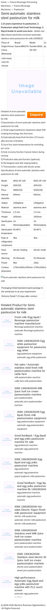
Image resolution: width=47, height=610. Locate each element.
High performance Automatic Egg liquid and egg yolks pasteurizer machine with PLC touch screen (28, 584)
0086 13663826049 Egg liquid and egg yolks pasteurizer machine (28, 462)
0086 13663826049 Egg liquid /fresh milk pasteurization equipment (31, 415)
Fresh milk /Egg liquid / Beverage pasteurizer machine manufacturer (27, 320)
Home (4, 2)
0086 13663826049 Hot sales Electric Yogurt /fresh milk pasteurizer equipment (30, 509)
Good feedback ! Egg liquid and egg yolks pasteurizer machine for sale (30, 438)
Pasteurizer (19, 9)
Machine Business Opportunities (29, 605)
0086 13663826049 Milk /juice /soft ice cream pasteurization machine (28, 391)
